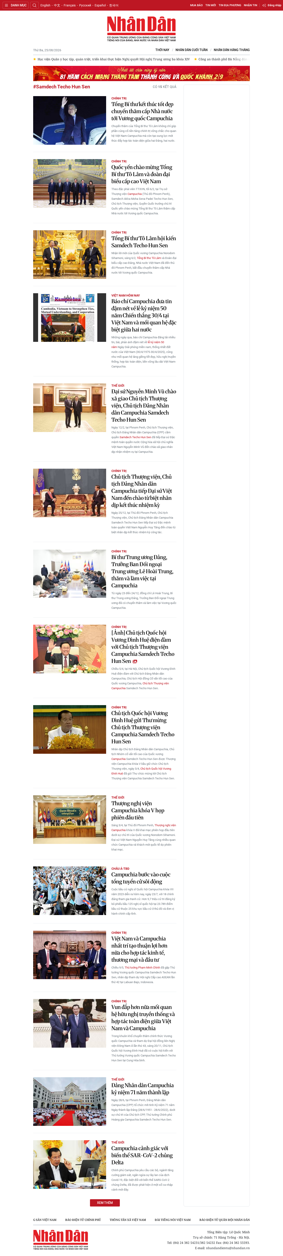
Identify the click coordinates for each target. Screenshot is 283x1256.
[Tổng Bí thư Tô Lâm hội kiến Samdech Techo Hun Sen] (69, 254)
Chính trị (118, 98)
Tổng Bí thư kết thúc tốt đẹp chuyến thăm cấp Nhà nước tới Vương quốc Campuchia (142, 111)
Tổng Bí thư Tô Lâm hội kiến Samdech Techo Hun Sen (143, 242)
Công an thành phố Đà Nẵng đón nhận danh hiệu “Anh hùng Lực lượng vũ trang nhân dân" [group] (149, 59)
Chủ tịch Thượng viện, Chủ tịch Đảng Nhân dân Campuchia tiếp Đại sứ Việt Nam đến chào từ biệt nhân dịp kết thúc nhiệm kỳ (141, 490)
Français (70, 5)
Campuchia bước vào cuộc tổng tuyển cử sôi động (140, 878)
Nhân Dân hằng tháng (232, 50)
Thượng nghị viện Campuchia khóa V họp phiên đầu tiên (137, 810)
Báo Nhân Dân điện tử (141, 29)
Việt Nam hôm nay (125, 295)
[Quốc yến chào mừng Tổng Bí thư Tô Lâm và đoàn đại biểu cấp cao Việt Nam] (69, 183)
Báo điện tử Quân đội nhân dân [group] (224, 1220)
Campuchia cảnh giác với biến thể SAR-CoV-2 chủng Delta (142, 1155)
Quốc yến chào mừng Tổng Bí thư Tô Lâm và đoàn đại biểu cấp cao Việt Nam (141, 174)
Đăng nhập (274, 5)
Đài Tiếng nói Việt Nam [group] (173, 1220)
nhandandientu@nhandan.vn (228, 1248)
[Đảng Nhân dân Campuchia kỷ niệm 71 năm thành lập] (69, 1101)
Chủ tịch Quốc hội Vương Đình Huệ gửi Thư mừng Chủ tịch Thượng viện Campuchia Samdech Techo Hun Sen (142, 727)
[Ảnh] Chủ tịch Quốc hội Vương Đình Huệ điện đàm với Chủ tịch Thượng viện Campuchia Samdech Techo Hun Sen (142, 646)
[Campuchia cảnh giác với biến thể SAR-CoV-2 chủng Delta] (69, 1164)
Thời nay (162, 50)
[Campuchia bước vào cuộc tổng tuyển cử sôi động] (69, 890)
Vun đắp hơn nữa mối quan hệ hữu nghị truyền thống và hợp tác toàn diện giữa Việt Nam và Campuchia (143, 1018)
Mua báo (196, 5)
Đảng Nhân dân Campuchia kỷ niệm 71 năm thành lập (142, 1089)
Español (100, 5)
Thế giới (117, 385)
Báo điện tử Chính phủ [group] (83, 1220)
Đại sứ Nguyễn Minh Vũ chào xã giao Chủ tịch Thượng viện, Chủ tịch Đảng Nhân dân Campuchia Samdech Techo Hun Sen (143, 405)
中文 (57, 5)
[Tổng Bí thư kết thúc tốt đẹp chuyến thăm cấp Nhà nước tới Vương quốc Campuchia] (69, 120)
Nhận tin (250, 5)
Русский (85, 5)
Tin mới (210, 5)
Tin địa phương (230, 5)
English (45, 5)
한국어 (114, 5)
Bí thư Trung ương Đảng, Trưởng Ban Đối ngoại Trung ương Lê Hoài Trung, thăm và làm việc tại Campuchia (142, 571)
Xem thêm (105, 1203)
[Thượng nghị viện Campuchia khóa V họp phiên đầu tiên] (69, 819)
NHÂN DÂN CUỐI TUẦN (192, 50)
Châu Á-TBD (120, 868)
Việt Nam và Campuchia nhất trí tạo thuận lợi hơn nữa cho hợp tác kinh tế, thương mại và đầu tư (139, 949)
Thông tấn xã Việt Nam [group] (128, 1220)
